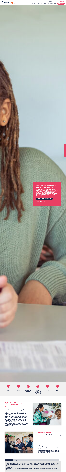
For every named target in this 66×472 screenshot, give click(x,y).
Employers (33, 3)
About (55, 3)
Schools (44, 3)
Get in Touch (60, 3)
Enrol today (39, 201)
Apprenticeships (39, 3)
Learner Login (62, 1)
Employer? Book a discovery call (44, 198)
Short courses (50, 3)
